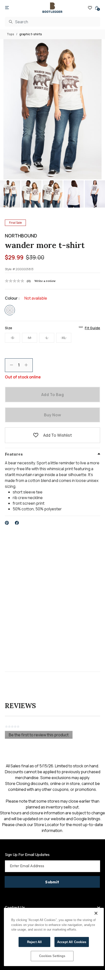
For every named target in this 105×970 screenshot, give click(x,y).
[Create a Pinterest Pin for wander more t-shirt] (7, 523)
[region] (54, 937)
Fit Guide (92, 328)
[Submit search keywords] (10, 22)
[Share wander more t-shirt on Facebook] (17, 523)
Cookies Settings (52, 956)
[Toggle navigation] (7, 8)
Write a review (45, 281)
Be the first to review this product (41, 735)
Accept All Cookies (71, 942)
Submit (52, 881)
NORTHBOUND (21, 236)
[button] (35, 435)
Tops (10, 34)
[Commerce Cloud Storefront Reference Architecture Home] (52, 7)
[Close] (96, 913)
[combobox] (52, 22)
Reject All (34, 942)
